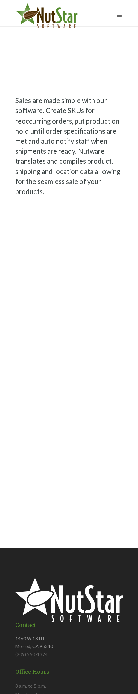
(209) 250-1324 (31, 654)
